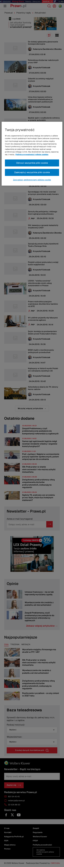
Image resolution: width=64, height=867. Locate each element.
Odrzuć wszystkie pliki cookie (32, 162)
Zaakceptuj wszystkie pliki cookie (32, 172)
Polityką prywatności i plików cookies (31, 154)
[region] (32, 154)
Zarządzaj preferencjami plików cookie (32, 179)
